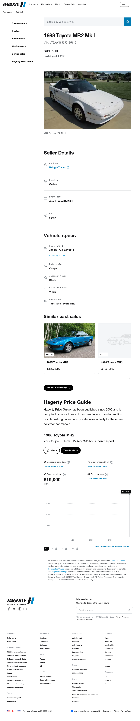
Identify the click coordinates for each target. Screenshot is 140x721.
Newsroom (109, 656)
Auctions (43, 638)
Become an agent (14, 698)
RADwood (76, 701)
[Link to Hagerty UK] (19, 711)
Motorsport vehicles (15, 670)
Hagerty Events (78, 683)
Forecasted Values (56, 569)
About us (108, 641)
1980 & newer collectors (16, 652)
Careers (108, 652)
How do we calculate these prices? (112, 546)
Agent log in (11, 701)
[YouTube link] (25, 609)
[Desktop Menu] (133, 4)
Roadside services (79, 670)
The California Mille (79, 691)
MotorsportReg (45, 683)
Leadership (109, 645)
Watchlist (19, 12)
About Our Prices (117, 561)
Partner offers (77, 652)
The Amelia (76, 687)
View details (69, 450)
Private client (12, 677)
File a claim (11, 641)
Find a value (7, 12)
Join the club (77, 638)
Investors (108, 663)
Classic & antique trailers (17, 662)
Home (107, 638)
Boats (9, 673)
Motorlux (75, 698)
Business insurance (15, 680)
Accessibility (95, 711)
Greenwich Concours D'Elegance (85, 694)
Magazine (76, 656)
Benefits (75, 648)
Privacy (108, 680)
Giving (107, 666)
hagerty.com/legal (59, 571)
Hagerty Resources (47, 680)
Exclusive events (79, 659)
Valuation (75, 641)
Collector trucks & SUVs (16, 659)
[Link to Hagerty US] (8, 711)
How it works (45, 648)
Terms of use (126, 711)
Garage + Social (46, 676)
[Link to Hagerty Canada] (13, 711)
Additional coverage (15, 687)
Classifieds (44, 641)
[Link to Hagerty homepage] (20, 601)
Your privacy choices (81, 711)
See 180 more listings (57, 387)
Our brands (109, 648)
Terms (107, 684)
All (41, 666)
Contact (108, 659)
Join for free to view (54, 466)
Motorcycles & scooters (16, 666)
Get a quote (11, 638)
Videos (42, 659)
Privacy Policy (121, 617)
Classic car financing (15, 684)
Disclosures (107, 711)
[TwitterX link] (14, 609)
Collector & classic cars (16, 655)
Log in (124, 4)
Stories (42, 662)
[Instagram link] (19, 609)
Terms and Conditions (84, 619)
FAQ (106, 677)
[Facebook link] (8, 609)
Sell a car (43, 645)
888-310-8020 (77, 673)
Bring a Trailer (57, 167)
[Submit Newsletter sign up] (129, 610)
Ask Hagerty (77, 645)
